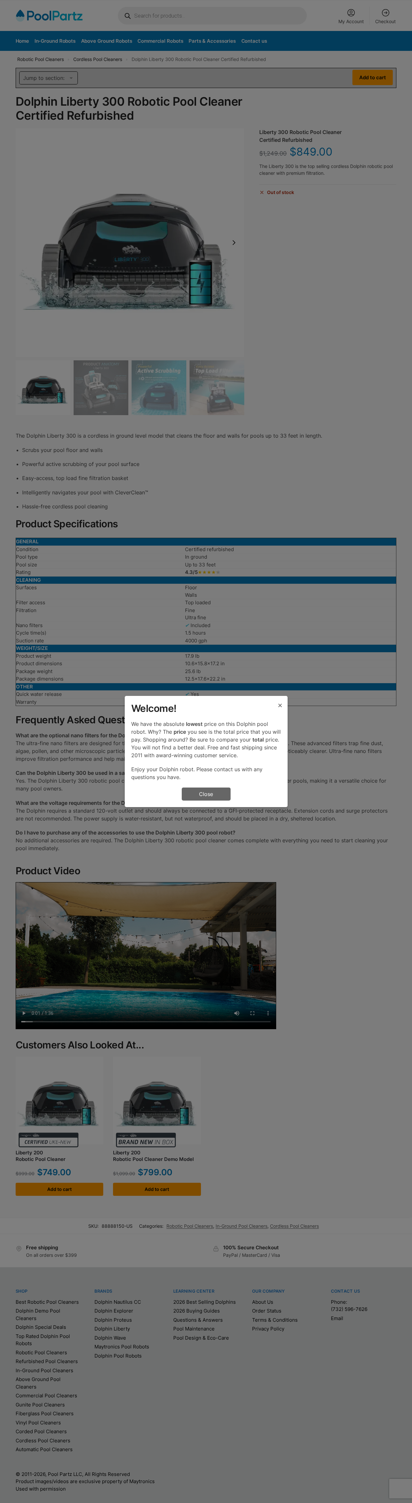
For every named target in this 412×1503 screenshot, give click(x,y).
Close (206, 794)
